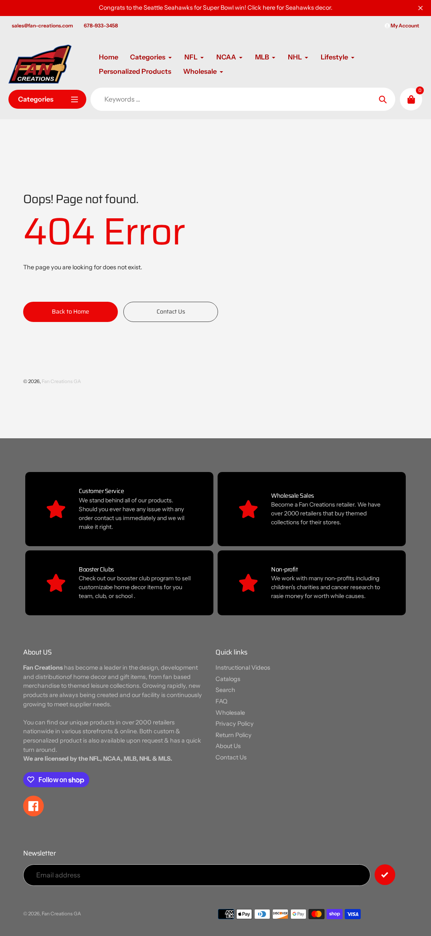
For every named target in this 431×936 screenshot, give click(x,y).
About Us (228, 746)
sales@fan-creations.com (42, 25)
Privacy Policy (235, 723)
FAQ (221, 701)
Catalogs (228, 679)
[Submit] (385, 874)
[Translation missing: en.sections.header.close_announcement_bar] (420, 8)
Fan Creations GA (61, 381)
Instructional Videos (243, 667)
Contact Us (231, 757)
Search (225, 690)
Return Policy (234, 735)
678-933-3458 (101, 25)
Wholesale (230, 712)
